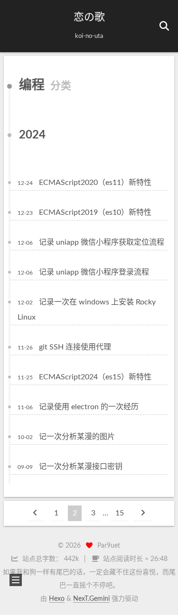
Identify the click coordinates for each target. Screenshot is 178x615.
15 (119, 513)
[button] (15, 26)
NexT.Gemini (91, 599)
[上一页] (35, 513)
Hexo (57, 599)
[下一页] (142, 513)
